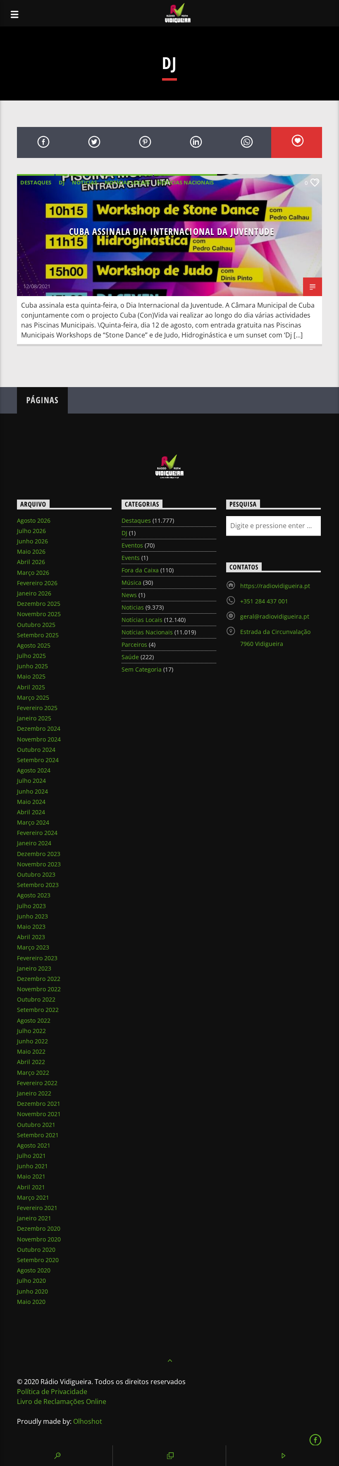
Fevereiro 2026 (37, 583)
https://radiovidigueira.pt (275, 586)
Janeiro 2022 (34, 1093)
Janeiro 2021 (34, 1218)
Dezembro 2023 (38, 854)
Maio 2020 (31, 1302)
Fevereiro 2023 (37, 958)
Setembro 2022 (38, 1010)
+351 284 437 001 (264, 601)
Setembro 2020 (38, 1260)
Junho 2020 (32, 1291)
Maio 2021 (31, 1176)
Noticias (84, 182)
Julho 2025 (31, 656)
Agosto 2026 (33, 520)
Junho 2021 (32, 1166)
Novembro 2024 (39, 739)
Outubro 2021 (36, 1125)
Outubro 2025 (36, 625)
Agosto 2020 (33, 1270)
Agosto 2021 (33, 1145)
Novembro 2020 (39, 1239)
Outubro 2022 (36, 999)
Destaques (35, 182)
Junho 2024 (32, 791)
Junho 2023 (32, 916)
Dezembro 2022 (38, 979)
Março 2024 (33, 822)
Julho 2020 (31, 1280)
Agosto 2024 (33, 770)
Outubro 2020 (36, 1249)
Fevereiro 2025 (37, 708)
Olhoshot (87, 1421)
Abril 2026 (31, 562)
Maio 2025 (31, 676)
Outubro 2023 (36, 874)
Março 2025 (33, 697)
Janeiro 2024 (34, 843)
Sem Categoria (142, 669)
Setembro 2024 (38, 760)
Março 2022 (33, 1072)
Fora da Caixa (140, 570)
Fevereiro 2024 (37, 833)
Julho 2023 (31, 906)
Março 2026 (33, 572)
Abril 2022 (31, 1062)
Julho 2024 (31, 780)
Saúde (130, 657)
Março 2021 (33, 1197)
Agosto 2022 (33, 1020)
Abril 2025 (31, 687)
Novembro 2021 (39, 1114)
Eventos (132, 545)
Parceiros (134, 644)
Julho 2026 (31, 531)
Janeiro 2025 (34, 718)
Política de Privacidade (52, 1391)
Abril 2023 (31, 937)
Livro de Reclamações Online (61, 1401)
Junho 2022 (32, 1041)
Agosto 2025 (33, 645)
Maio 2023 (31, 926)
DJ (61, 182)
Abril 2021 (31, 1187)
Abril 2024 (31, 812)
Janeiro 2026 (34, 593)
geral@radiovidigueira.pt (274, 616)
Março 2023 (33, 947)
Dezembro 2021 (38, 1103)
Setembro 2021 (38, 1135)
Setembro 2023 (38, 885)
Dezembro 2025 (38, 603)
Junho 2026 (32, 541)
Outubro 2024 (36, 749)
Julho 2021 (31, 1156)
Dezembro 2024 (38, 728)
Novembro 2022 (39, 989)
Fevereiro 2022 (37, 1083)
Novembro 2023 (39, 864)
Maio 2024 (31, 802)
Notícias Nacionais (185, 182)
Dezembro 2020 (38, 1228)
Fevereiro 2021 (37, 1208)
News (129, 595)
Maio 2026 (31, 551)
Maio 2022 (31, 1051)
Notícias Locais (127, 182)
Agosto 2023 (33, 895)
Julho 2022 (31, 1031)
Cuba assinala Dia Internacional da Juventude (171, 231)
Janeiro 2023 (34, 968)
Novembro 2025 (39, 614)
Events (131, 558)
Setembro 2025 (38, 635)
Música (131, 582)
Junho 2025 (32, 666)
